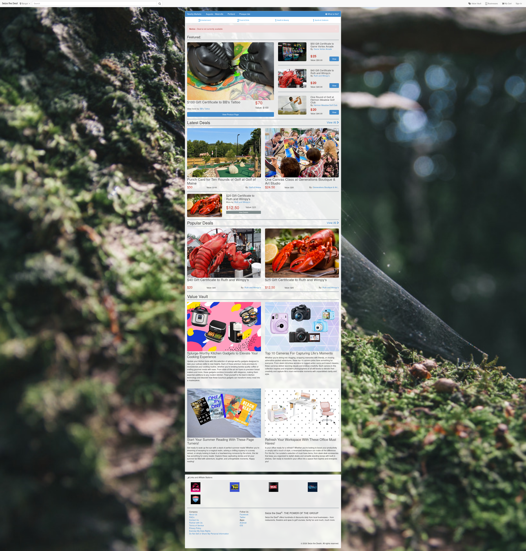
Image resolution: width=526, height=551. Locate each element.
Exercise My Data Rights (199, 531)
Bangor (25, 3)
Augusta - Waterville (214, 14)
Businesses (492, 3)
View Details (243, 212)
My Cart (508, 3)
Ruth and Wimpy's (322, 75)
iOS (241, 525)
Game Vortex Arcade (323, 49)
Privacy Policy (195, 528)
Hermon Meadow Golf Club (325, 105)
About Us (193, 514)
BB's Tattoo (205, 108)
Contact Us (194, 520)
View (334, 58)
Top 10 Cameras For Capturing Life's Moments (299, 353)
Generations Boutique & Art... (326, 187)
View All (332, 122)
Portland (231, 14)
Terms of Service (196, 525)
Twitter (242, 517)
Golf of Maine (255, 187)
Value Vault (476, 3)
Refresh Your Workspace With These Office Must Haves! (300, 441)
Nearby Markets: (194, 14)
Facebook (244, 514)
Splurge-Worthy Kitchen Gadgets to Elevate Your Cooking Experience (222, 355)
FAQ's (191, 517)
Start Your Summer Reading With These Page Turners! (220, 441)
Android (243, 522)
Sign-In (519, 3)
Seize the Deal (10, 3)
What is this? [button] (333, 14)
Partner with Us (195, 522)
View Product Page (230, 114)
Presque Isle (244, 14)
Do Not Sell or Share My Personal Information (209, 533)
